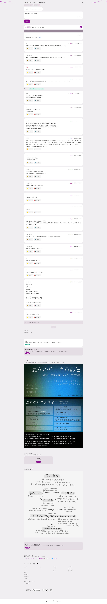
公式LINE (27, 353)
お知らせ (25, 570)
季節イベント (26, 576)
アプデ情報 (26, 574)
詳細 (39, 37)
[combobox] (79, 17)
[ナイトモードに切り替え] (39, 5)
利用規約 (25, 581)
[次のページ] (53, 327)
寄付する (27, 547)
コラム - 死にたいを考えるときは (36, 88)
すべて (28, 27)
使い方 (26, 322)
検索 (81, 27)
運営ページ (28, 344)
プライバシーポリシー (31, 581)
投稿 (27, 21)
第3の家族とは (70, 568)
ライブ (41, 568)
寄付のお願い (70, 570)
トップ (25, 568)
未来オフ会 (26, 578)
